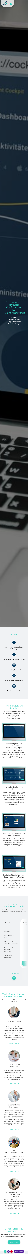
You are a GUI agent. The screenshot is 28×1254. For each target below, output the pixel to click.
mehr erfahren (14, 1242)
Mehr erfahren (19, 1251)
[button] (14, 1044)
